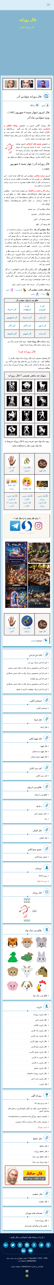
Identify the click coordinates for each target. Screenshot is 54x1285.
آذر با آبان (27, 326)
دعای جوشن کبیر (40, 814)
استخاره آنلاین (41, 708)
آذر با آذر (12, 326)
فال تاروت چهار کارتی (38, 1041)
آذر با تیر (42, 318)
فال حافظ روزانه (11, 487)
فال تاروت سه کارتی (39, 1036)
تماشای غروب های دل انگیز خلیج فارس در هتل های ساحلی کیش (28, 1109)
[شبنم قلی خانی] (11, 84)
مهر (8, 290)
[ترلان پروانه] (27, 84)
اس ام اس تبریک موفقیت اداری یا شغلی (31, 689)
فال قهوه (43, 746)
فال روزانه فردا (41, 1221)
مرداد (43, 294)
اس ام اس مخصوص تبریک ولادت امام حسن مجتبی (27, 668)
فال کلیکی (43, 838)
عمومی (33, 641)
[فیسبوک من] (34, 1245)
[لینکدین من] (23, 1250)
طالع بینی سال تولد (40, 996)
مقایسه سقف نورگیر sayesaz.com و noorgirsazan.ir (28, 1116)
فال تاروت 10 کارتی (12, 504)
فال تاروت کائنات (27, 504)
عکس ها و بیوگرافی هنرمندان (36, 1226)
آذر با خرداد (11, 309)
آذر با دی (42, 334)
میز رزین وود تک (40, 1103)
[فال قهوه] (39, 574)
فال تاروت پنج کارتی (39, 1047)
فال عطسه (43, 1202)
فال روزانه (27, 20)
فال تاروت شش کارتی (38, 1052)
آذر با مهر (42, 326)
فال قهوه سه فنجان (39, 751)
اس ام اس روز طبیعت (38, 679)
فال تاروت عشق (40, 1068)
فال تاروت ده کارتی (39, 1063)
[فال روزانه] (16, 552)
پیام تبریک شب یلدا (40, 1162)
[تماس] (20, 1245)
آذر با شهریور (12, 318)
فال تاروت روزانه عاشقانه (37, 1073)
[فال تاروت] (39, 552)
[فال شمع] (16, 574)
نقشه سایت (15, 1266)
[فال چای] (39, 597)
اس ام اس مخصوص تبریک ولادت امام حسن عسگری (26, 673)
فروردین (19, 290)
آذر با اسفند (11, 334)
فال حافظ (43, 1146)
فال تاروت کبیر (41, 1020)
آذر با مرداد (27, 318)
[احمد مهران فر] (43, 84)
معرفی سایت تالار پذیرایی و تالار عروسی (31, 1122)
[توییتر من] (12, 1245)
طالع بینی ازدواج (41, 795)
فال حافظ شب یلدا (40, 1157)
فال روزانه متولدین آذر (29, 96)
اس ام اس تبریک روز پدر (37, 663)
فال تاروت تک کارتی (39, 1031)
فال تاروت (43, 1084)
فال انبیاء (43, 727)
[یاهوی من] (48, 1245)
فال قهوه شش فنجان (39, 757)
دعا (46, 819)
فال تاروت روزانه (42, 504)
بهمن (33, 294)
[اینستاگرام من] (27, 1245)
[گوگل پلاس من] (5, 1245)
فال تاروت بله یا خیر (39, 1079)
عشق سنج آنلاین (41, 857)
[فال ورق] (16, 597)
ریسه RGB (43, 876)
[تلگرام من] (41, 1245)
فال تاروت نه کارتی (39, 1057)
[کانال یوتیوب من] (30, 1250)
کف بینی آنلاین (41, 776)
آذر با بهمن (27, 334)
